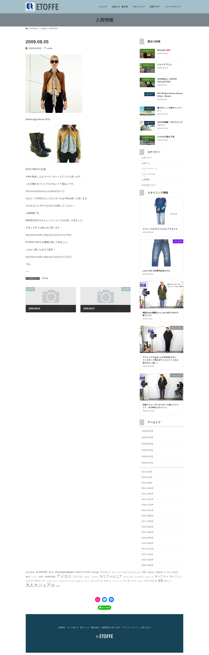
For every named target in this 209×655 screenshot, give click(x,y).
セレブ (87, 581)
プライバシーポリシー (130, 627)
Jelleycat (150, 572)
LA (165, 572)
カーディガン (129, 577)
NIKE (28, 576)
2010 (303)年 (148, 560)
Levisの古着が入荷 (165, 137)
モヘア (140, 581)
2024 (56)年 (147, 483)
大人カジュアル (40, 585)
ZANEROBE (50, 576)
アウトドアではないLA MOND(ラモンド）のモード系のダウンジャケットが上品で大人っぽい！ (160, 360)
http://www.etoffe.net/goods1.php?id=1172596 (49, 235)
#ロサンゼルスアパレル (132, 572)
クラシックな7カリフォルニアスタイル (160, 229)
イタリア (94, 577)
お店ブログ (147, 157)
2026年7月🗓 (147, 437)
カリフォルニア (110, 576)
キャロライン (139, 577)
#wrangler (95, 572)
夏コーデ (168, 581)
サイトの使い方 (73, 627)
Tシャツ (34, 577)
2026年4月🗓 (147, 456)
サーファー (161, 576)
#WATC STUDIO (82, 572)
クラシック (150, 577)
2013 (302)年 (148, 543)
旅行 (58, 586)
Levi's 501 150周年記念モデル (156, 271)
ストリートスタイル (75, 581)
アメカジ (64, 576)
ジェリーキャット (150, 169)
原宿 (160, 580)
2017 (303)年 (148, 521)
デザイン (107, 581)
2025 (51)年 (147, 477)
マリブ (133, 581)
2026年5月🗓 (147, 450)
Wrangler (164, 50)
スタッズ (63, 581)
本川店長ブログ (149, 185)
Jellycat (159, 572)
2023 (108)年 (148, 488)
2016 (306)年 (148, 527)
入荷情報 (44, 278)
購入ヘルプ (84, 627)
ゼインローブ (97, 581)
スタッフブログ (149, 174)
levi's (169, 572)
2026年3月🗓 (147, 463)
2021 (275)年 (148, 499)
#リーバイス (117, 572)
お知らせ (146, 163)
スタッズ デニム (164, 64)
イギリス (87, 577)
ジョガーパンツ (52, 581)
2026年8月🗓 (147, 431)
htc (144, 571)
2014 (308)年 (148, 538)
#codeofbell (30, 572)
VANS (40, 577)
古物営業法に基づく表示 (110, 627)
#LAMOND (41, 572)
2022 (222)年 (148, 494)
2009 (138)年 (148, 565)
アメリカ (77, 576)
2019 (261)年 (148, 510)
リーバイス (150, 580)
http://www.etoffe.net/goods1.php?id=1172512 (49, 257)
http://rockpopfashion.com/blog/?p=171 (45, 191)
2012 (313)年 (148, 549)
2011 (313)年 (147, 554)
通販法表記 (95, 627)
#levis (51, 572)
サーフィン (176, 576)
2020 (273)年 (148, 505)
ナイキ (126, 581)
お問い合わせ (146, 627)
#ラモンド (106, 572)
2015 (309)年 (148, 532)
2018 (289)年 (148, 516)
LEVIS (175, 572)
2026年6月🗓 (147, 444)
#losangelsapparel (64, 572)
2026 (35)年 (147, 472)
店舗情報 (61, 627)
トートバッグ (117, 581)
